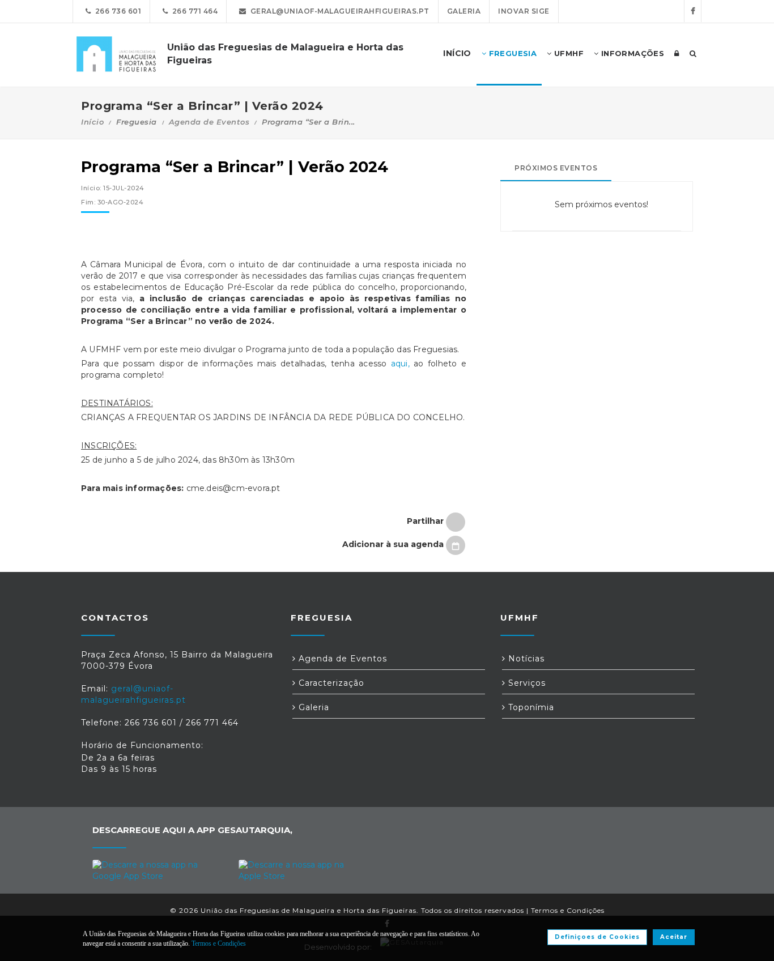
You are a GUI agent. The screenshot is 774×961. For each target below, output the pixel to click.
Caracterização (330, 683)
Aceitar (673, 937)
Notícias (525, 659)
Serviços (525, 683)
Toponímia (529, 707)
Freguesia (511, 53)
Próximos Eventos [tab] (555, 168)
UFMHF (568, 53)
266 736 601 (116, 11)
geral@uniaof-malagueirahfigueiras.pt (337, 11)
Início (92, 121)
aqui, (400, 363)
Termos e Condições (568, 910)
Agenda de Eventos (209, 121)
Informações (631, 53)
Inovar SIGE (524, 11)
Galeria (464, 11)
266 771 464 (193, 11)
